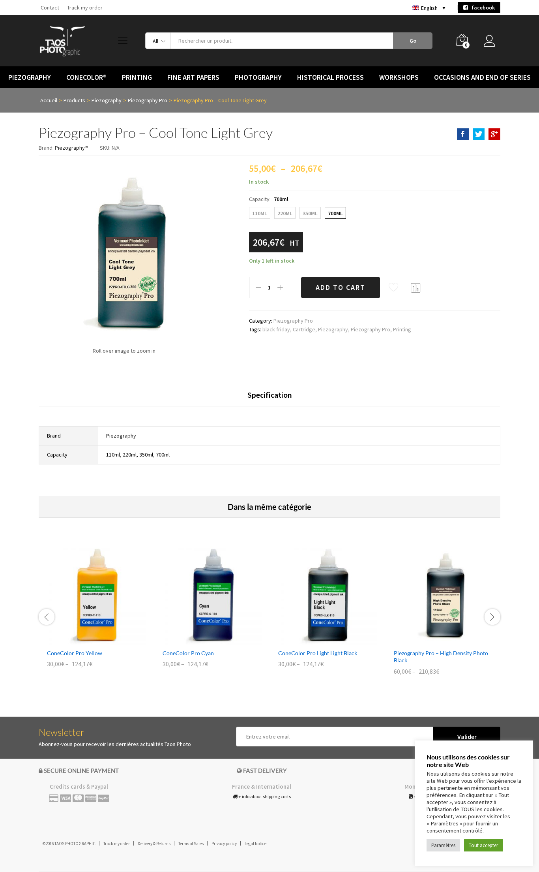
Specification (269, 395)
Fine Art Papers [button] (193, 77)
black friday (276, 329)
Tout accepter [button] (483, 845)
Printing (402, 329)
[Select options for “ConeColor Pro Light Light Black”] (319, 640)
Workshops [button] (399, 77)
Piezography (333, 329)
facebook (481, 7)
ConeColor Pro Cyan (188, 653)
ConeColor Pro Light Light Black (317, 653)
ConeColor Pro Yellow (74, 653)
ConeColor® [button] (86, 77)
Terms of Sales (191, 843)
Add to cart (340, 287)
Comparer (416, 287)
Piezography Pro (293, 320)
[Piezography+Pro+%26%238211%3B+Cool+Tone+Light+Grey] (479, 134)
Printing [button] (137, 77)
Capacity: (268, 199)
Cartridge (304, 329)
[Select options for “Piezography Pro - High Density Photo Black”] (434, 640)
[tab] (270, 398)
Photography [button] (258, 77)
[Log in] (492, 43)
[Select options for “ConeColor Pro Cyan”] (203, 640)
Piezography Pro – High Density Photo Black (441, 656)
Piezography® (71, 147)
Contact (50, 7)
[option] (96, 612)
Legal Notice (255, 843)
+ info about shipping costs (264, 796)
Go (413, 40)
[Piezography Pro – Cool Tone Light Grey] (463, 134)
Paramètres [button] (443, 845)
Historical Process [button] (330, 77)
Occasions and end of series (482, 77)
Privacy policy (224, 843)
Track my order (85, 7)
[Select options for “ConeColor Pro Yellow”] (87, 640)
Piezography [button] (29, 77)
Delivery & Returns (154, 843)
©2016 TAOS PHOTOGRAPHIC (69, 843)
